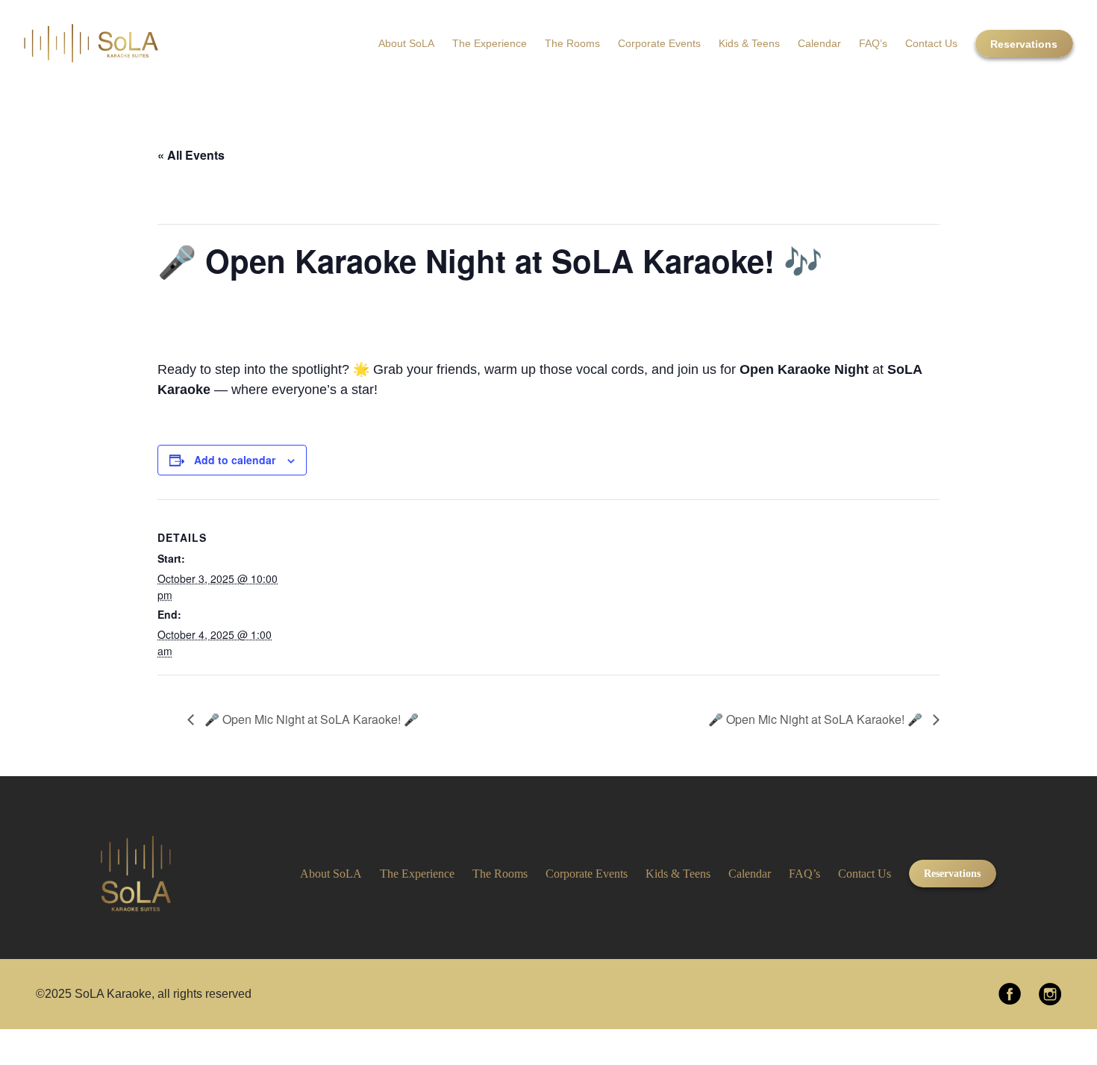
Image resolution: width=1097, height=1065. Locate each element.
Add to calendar (234, 459)
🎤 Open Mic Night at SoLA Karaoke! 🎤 (310, 719)
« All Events (191, 154)
